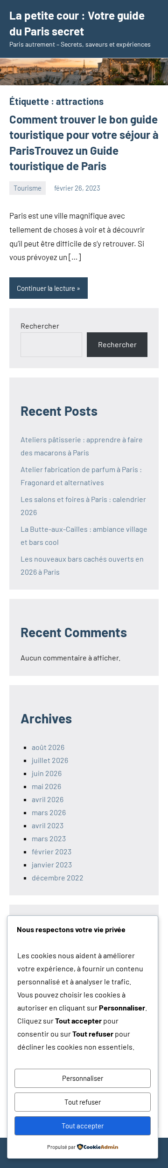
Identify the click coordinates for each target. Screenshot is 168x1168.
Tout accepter (83, 1125)
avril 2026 (47, 799)
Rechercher (40, 325)
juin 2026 (47, 773)
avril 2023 (47, 825)
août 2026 (48, 746)
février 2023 (51, 851)
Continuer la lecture (46, 288)
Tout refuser (82, 1102)
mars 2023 (49, 838)
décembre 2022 (58, 877)
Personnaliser (82, 1078)
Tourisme (28, 188)
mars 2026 (49, 812)
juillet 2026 (50, 760)
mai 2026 (46, 786)
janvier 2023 (52, 864)
